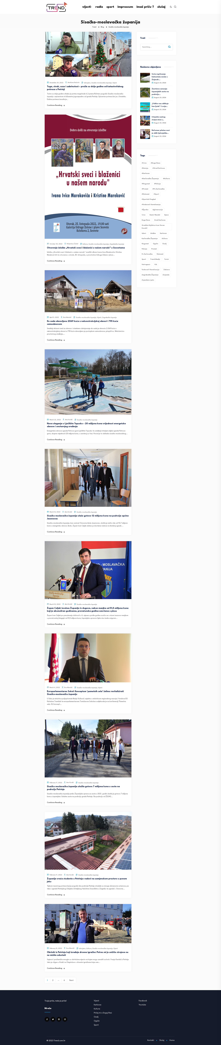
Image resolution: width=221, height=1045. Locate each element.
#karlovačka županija (150, 178)
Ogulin (97, 1021)
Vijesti (115, 83)
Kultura (85, 244)
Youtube (142, 1005)
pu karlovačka (147, 254)
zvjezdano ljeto (148, 280)
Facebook (143, 1001)
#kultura (166, 178)
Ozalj (96, 1017)
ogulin (155, 244)
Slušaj (161, 1040)
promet (154, 249)
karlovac (163, 233)
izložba (153, 233)
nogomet (145, 244)
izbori (144, 233)
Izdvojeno (87, 83)
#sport (156, 194)
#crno (144, 163)
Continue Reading (54, 105)
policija (144, 249)
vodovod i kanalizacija (150, 269)
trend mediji (155, 259)
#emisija (145, 168)
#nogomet (146, 184)
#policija (157, 184)
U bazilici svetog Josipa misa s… (158, 118)
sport (110, 6)
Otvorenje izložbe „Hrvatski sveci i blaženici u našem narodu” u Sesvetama (86, 248)
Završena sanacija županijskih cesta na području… (160, 91)
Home (171, 1040)
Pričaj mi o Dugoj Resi (103, 1013)
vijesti (86, 6)
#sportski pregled (149, 199)
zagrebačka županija (150, 275)
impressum (125, 6)
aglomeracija (158, 209)
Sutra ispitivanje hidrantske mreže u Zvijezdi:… (160, 77)
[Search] (171, 45)
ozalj (164, 244)
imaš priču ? (145, 6)
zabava (167, 269)
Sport (96, 1025)
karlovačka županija (150, 238)
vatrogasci (146, 264)
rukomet (160, 254)
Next (71, 980)
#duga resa (155, 163)
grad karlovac (160, 220)
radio (99, 6)
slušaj (161, 6)
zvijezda (166, 275)
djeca (166, 215)
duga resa (146, 220)
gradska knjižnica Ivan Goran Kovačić (153, 226)
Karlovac (97, 1005)
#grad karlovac (159, 168)
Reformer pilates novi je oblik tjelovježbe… (161, 132)
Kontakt (150, 1040)
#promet (145, 189)
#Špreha (145, 209)
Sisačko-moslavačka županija (101, 83)
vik (155, 264)
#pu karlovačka (158, 189)
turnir (166, 259)
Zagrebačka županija (117, 244)
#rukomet (145, 194)
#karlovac (146, 173)
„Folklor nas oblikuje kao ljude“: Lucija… (160, 105)
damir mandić (155, 215)
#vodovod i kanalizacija (151, 204)
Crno (143, 215)
